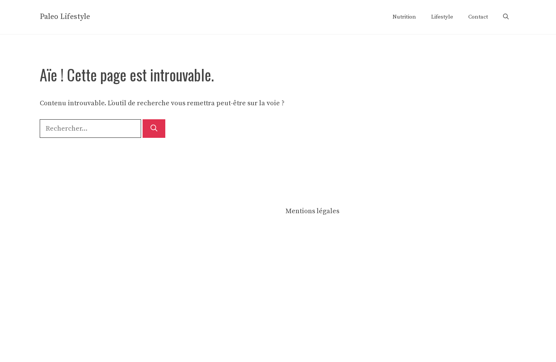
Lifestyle (442, 16)
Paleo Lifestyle (65, 17)
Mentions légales (312, 211)
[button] (505, 17)
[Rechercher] (154, 128)
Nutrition (404, 16)
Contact (478, 16)
